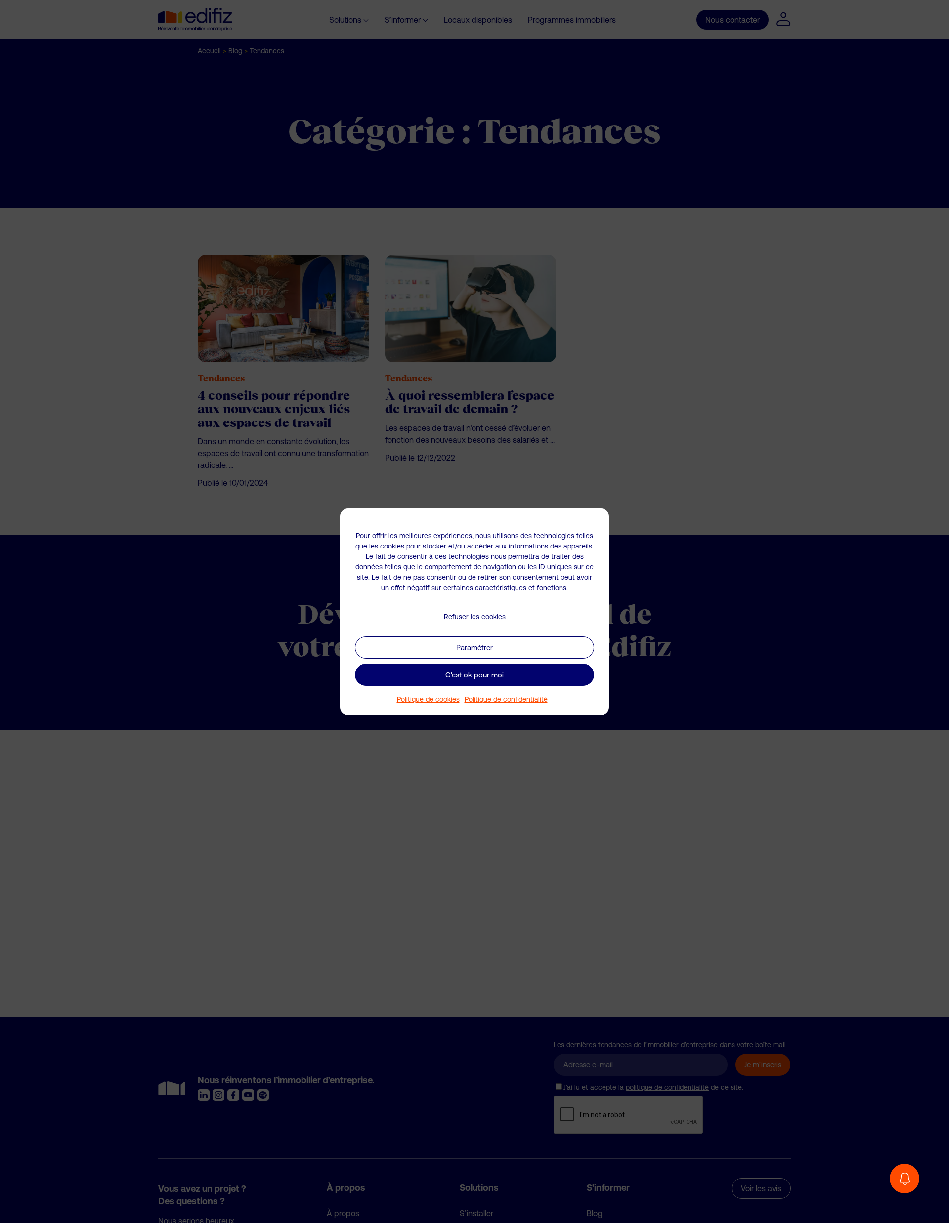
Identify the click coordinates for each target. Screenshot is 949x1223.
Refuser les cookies (475, 616)
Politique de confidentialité (506, 699)
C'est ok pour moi (474, 674)
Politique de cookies (428, 699)
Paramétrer (474, 647)
